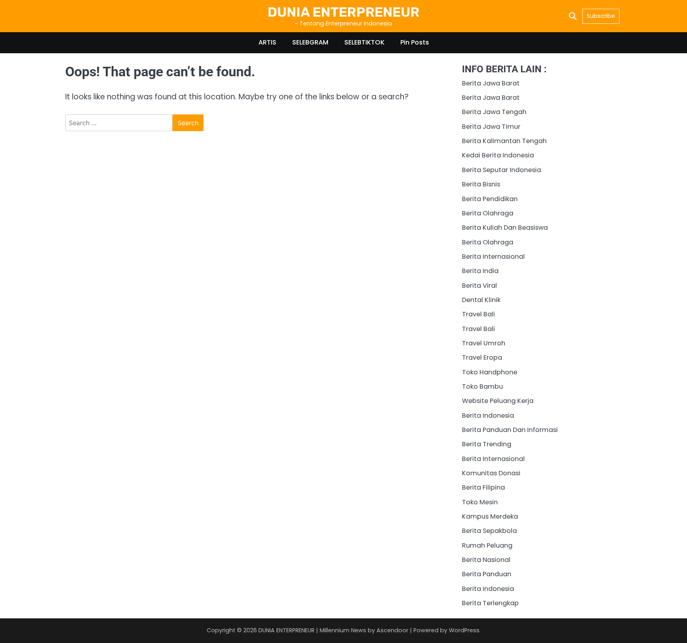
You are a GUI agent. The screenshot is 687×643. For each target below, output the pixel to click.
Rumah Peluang (487, 545)
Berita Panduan (486, 574)
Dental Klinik (481, 299)
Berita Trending (486, 444)
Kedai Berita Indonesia (498, 155)
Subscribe (601, 16)
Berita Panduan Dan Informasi (510, 429)
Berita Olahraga (487, 213)
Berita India (480, 270)
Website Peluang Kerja (498, 400)
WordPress (464, 630)
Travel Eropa (482, 357)
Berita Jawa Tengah (494, 111)
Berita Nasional (486, 559)
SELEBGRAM (310, 42)
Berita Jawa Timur (491, 126)
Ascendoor (392, 630)
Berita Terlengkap (490, 603)
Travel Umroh (483, 343)
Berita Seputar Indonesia (501, 169)
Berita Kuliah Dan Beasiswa (505, 227)
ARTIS (267, 42)
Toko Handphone (489, 372)
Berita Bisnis (481, 184)
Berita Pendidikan (490, 198)
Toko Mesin (480, 502)
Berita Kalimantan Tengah (504, 140)
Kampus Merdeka (490, 516)
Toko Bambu (482, 386)
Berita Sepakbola (489, 530)
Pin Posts (414, 42)
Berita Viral (479, 285)
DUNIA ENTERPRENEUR (343, 12)
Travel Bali (478, 314)
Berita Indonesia (488, 415)
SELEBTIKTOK (364, 42)
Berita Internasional (493, 256)
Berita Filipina (483, 487)
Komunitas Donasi (491, 473)
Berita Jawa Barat (491, 83)
